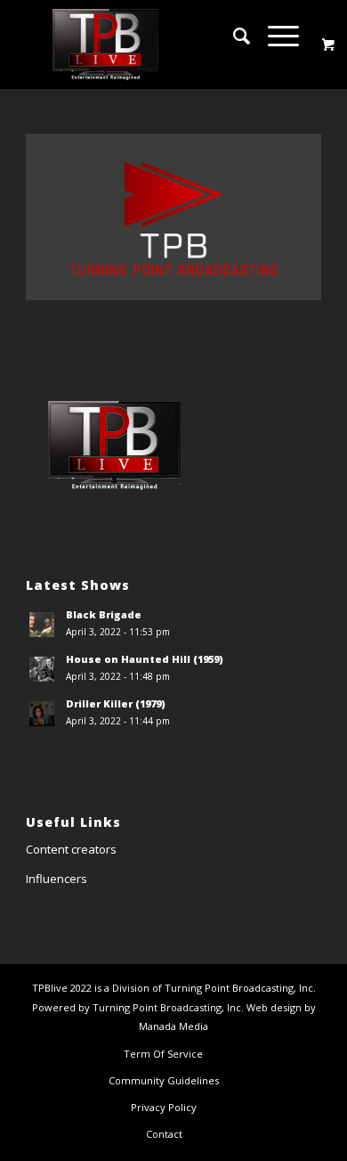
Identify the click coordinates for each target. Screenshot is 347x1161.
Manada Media (173, 1026)
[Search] (232, 35)
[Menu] (274, 35)
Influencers (56, 879)
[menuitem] (232, 35)
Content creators (71, 849)
